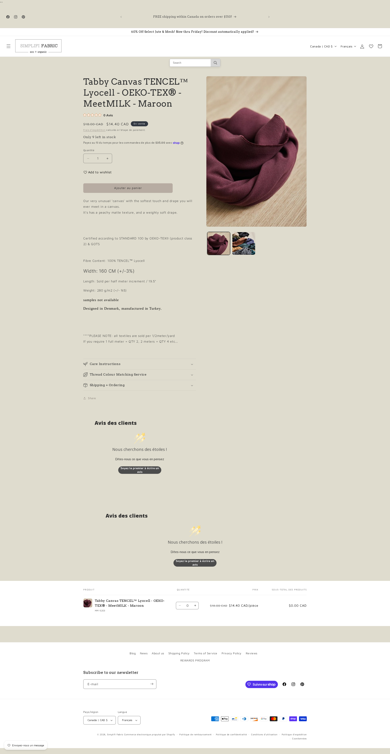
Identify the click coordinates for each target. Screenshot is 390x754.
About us (158, 653)
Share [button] (92, 398)
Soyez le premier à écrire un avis (139, 470)
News (143, 653)
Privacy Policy (232, 653)
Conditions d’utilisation (264, 734)
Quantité (88, 150)
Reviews (251, 653)
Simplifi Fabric (115, 734)
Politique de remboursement (195, 734)
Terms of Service (205, 653)
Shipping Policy (179, 653)
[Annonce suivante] (268, 17)
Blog (133, 653)
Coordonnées (299, 738)
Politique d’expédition (294, 734)
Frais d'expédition (94, 129)
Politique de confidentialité (231, 734)
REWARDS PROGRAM (195, 660)
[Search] (215, 63)
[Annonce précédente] (121, 17)
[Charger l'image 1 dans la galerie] (218, 243)
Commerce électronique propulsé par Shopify (149, 734)
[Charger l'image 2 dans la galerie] (243, 243)
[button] (8, 46)
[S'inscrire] (151, 684)
